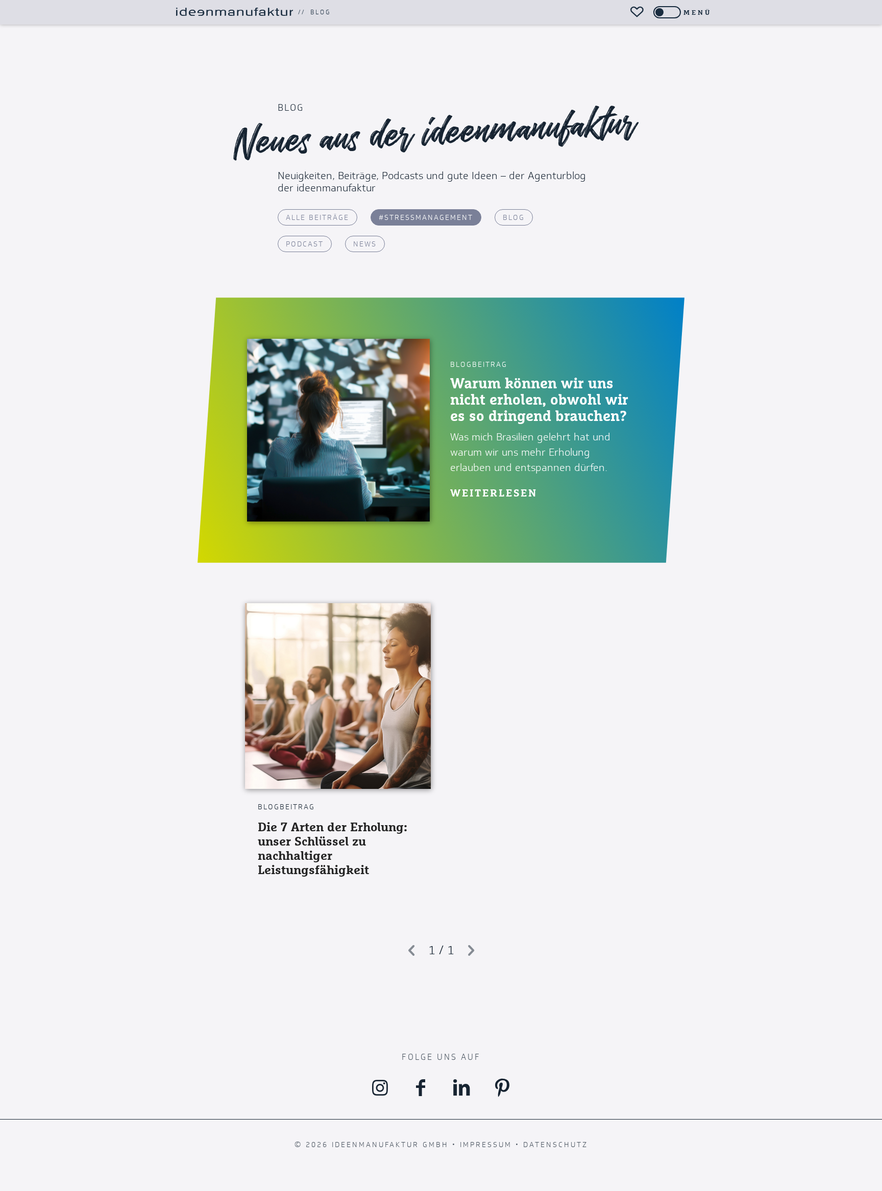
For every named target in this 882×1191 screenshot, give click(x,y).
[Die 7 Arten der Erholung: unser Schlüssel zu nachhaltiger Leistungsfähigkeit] (338, 696)
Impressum (486, 1144)
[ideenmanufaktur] (234, 12)
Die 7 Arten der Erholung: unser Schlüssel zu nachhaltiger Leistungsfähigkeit (332, 848)
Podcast (305, 244)
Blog (320, 12)
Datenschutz (555, 1144)
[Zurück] (411, 950)
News (365, 244)
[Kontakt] (637, 12)
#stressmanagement (426, 217)
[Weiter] (471, 950)
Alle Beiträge (317, 217)
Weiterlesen (493, 492)
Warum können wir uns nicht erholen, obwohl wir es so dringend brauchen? (539, 400)
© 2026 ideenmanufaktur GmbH (372, 1144)
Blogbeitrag (478, 364)
